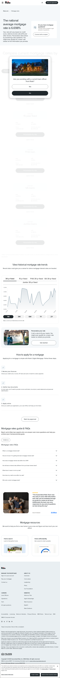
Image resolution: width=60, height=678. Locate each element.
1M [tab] (8, 317)
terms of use (52, 669)
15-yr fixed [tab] (23, 279)
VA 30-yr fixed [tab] (50, 279)
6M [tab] (30, 317)
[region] (30, 671)
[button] (2, 3)
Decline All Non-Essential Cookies (49, 674)
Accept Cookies (35, 674)
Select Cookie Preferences (7, 674)
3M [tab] (19, 317)
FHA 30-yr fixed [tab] (36, 279)
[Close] (57, 666)
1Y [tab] (41, 317)
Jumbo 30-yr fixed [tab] (30, 282)
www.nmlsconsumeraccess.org (38, 661)
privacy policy (45, 669)
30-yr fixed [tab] (9, 279)
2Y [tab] (52, 317)
